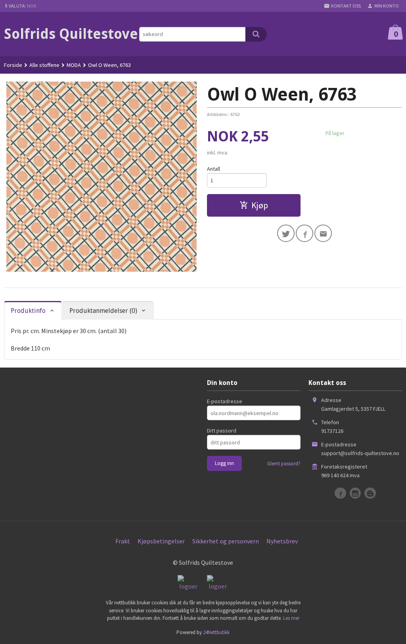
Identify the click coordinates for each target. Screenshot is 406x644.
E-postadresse (224, 401)
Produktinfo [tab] (28, 310)
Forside (13, 65)
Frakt (122, 541)
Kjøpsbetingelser (161, 541)
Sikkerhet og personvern (225, 541)
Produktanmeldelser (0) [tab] (103, 310)
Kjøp (259, 205)
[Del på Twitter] (286, 233)
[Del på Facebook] (304, 233)
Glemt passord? (284, 463)
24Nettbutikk (216, 632)
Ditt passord (221, 430)
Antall (213, 168)
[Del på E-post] (323, 233)
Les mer (291, 618)
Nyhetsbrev (282, 541)
